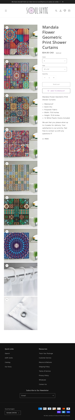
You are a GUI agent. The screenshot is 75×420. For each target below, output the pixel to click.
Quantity (45, 74)
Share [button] (47, 139)
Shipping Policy (44, 366)
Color (44, 57)
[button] (6, 11)
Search (7, 353)
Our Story (8, 366)
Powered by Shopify (64, 415)
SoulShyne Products (54, 415)
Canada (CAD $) (11, 412)
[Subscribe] (53, 395)
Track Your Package (46, 353)
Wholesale (42, 380)
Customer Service (45, 358)
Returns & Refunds (45, 362)
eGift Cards (9, 358)
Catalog (7, 362)
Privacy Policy (44, 375)
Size (43, 65)
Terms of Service (45, 371)
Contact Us (43, 384)
